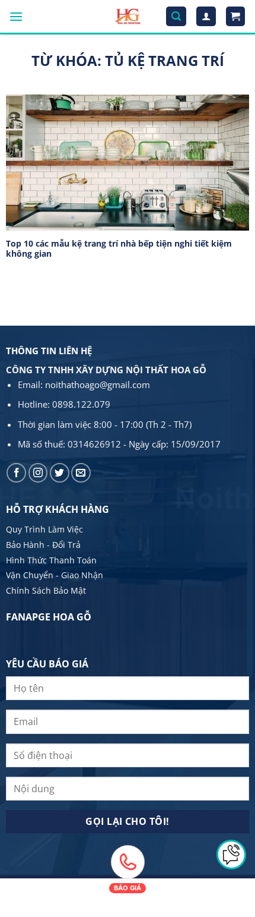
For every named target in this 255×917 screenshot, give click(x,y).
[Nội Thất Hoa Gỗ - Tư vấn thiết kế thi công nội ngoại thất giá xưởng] (127, 16)
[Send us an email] (81, 473)
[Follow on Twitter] (59, 473)
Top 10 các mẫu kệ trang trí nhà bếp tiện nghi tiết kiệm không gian (119, 248)
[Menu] (16, 16)
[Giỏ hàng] (236, 16)
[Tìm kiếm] (176, 16)
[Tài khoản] (206, 16)
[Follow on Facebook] (16, 473)
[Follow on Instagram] (38, 473)
